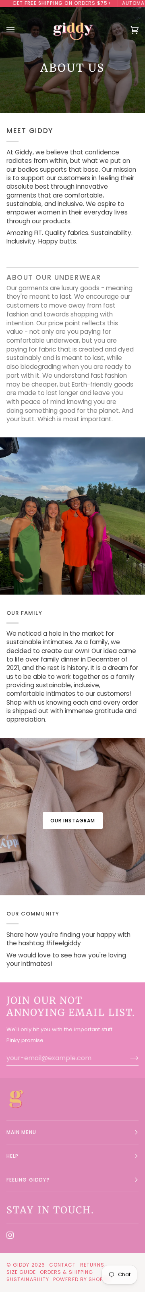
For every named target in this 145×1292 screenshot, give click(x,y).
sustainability (27, 1279)
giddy (21, 1264)
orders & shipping (66, 1272)
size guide (21, 1272)
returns (92, 1264)
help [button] (12, 1156)
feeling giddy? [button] (28, 1179)
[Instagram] (10, 1235)
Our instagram (72, 820)
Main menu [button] (21, 1132)
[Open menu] (18, 30)
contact (62, 1264)
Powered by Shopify (81, 1279)
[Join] (128, 1057)
